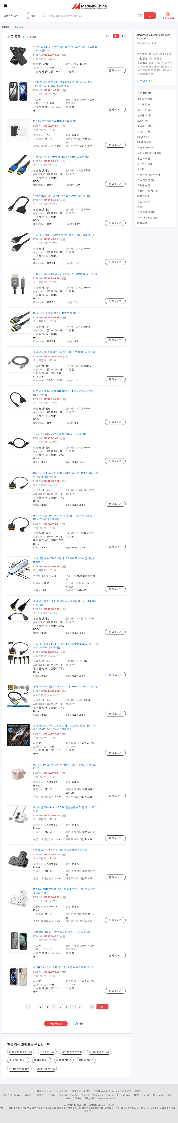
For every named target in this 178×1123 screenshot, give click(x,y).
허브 (139, 206)
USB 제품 (142, 223)
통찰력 (138, 1091)
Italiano (110, 1095)
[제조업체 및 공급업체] (89, 6)
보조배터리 (143, 120)
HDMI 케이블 (144, 142)
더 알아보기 (145, 80)
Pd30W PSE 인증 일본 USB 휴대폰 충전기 (55, 121)
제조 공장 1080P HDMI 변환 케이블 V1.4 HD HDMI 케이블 (64, 234)
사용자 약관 (62, 1091)
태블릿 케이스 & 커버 (148, 174)
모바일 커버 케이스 (72, 1051)
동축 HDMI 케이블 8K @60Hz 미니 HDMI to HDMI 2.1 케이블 (65, 686)
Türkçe (78, 1098)
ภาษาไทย (67, 1098)
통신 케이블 (143, 158)
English (17, 1095)
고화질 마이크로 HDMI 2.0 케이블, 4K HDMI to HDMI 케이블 (65, 273)
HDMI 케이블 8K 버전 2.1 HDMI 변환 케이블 (56, 312)
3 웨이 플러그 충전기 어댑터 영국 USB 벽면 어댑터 (60, 850)
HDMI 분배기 (144, 136)
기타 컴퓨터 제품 (146, 212)
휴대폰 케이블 (144, 99)
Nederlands (158, 1095)
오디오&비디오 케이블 (149, 153)
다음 (102, 1006)
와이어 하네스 (144, 163)
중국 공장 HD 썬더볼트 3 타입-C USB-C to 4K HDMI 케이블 (64, 352)
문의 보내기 (115, 70)
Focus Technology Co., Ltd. (92, 1104)
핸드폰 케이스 (144, 115)
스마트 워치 (143, 131)
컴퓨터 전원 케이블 (147, 190)
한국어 (137, 1095)
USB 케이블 (143, 196)
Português (98, 1095)
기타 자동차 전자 (146, 179)
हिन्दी (169, 1095)
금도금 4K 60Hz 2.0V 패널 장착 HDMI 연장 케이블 (59, 433)
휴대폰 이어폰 (144, 109)
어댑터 (141, 169)
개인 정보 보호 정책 (81, 1091)
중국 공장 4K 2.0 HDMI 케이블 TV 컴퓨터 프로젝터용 (61, 156)
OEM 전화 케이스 (46, 1068)
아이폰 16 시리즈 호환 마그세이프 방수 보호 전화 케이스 (63, 967)
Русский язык (123, 1095)
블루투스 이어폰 (146, 126)
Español (74, 1095)
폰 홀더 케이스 (64, 1060)
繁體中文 (41, 1095)
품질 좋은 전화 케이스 (21, 1051)
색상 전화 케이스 (18, 1060)
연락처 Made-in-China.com (106, 1091)
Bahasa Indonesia (106, 1098)
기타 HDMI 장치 (145, 147)
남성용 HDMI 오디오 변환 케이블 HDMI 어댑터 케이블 (61, 195)
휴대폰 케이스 (47, 1051)
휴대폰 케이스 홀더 (19, 1068)
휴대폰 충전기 (144, 104)
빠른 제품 (126, 1091)
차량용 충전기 (144, 185)
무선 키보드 (143, 201)
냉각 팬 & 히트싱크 (147, 217)
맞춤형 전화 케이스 (99, 1051)
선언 (51, 1091)
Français (63, 1095)
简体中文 (29, 1095)
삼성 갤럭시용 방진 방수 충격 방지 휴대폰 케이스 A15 (61, 931)
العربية (146, 1095)
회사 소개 (41, 1091)
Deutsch (85, 1095)
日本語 (52, 1095)
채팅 (81, 1023)
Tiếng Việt (90, 1098)
